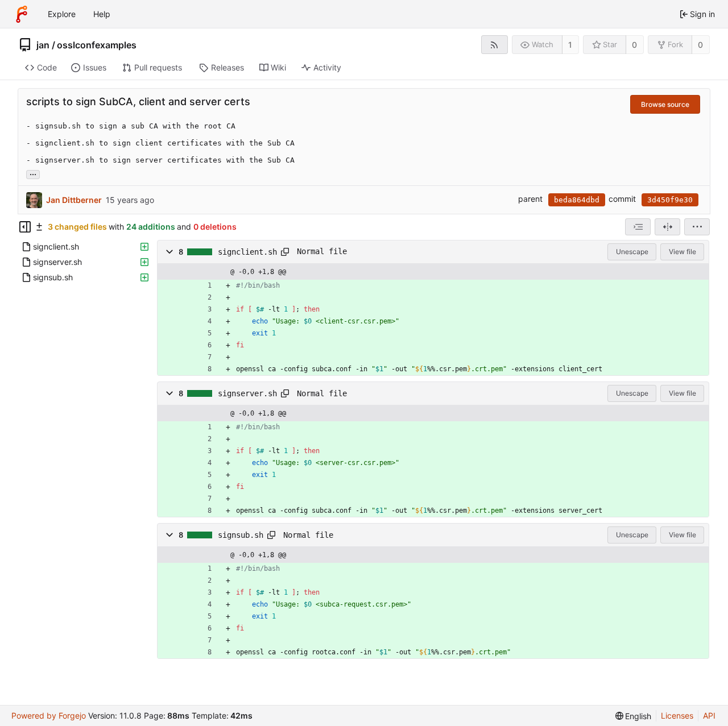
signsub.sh (240, 535)
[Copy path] (285, 252)
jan (42, 45)
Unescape (632, 251)
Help (101, 14)
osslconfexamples (96, 45)
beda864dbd (576, 200)
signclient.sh (247, 251)
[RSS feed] (494, 44)
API (709, 715)
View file (682, 251)
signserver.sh (247, 393)
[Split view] (667, 226)
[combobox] (638, 226)
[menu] (697, 226)
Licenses (677, 715)
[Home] (22, 14)
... (33, 173)
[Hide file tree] (25, 227)
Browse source (665, 104)
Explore (62, 14)
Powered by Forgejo (48, 715)
